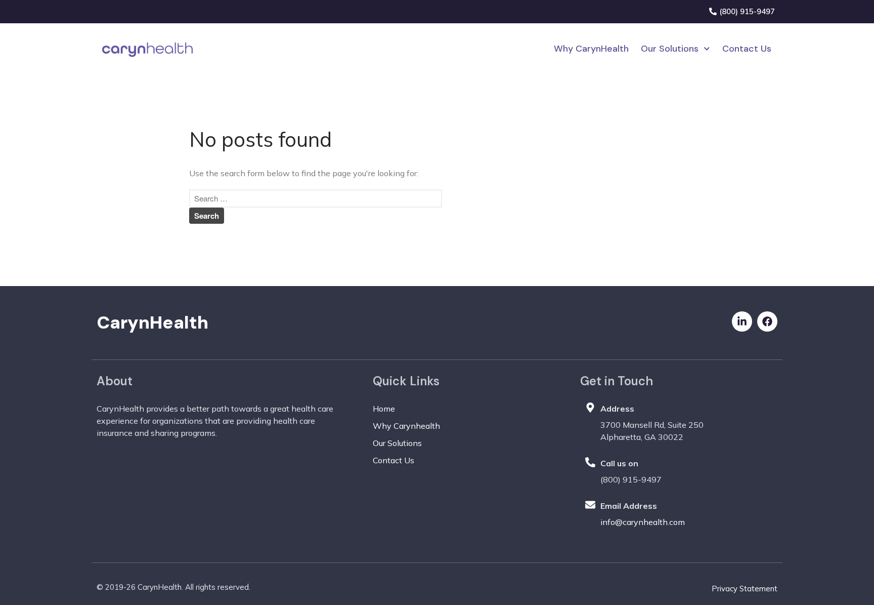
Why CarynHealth (591, 49)
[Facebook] (767, 321)
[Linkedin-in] (742, 321)
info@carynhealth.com (642, 522)
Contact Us (746, 49)
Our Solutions (669, 49)
